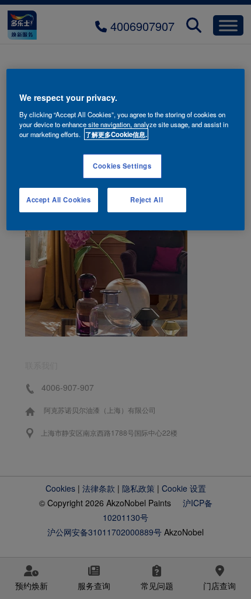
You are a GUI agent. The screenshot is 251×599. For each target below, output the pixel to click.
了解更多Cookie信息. (116, 134)
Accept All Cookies (58, 199)
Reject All (146, 199)
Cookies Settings (122, 165)
